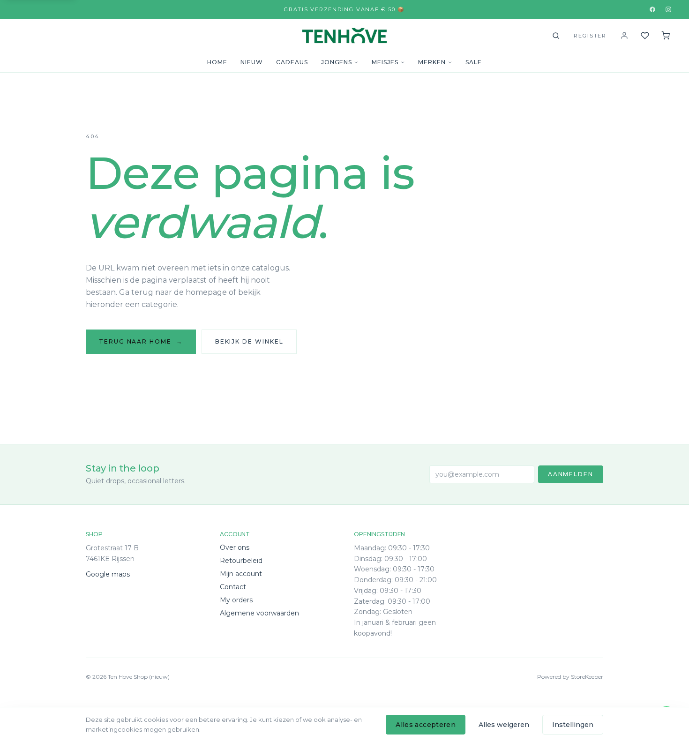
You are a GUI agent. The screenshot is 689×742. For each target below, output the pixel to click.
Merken (432, 62)
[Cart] (665, 35)
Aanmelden (570, 474)
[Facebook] (652, 9)
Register (590, 35)
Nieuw (251, 62)
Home (217, 62)
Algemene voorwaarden (259, 613)
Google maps (108, 574)
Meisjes (385, 62)
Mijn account (241, 574)
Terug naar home (141, 341)
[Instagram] (668, 9)
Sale (473, 62)
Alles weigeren (504, 724)
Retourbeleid (241, 560)
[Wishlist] (645, 35)
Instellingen (572, 724)
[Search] (555, 35)
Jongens (336, 62)
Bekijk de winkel (249, 341)
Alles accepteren (426, 724)
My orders (236, 600)
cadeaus (292, 62)
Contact (233, 587)
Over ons (234, 547)
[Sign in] (624, 35)
